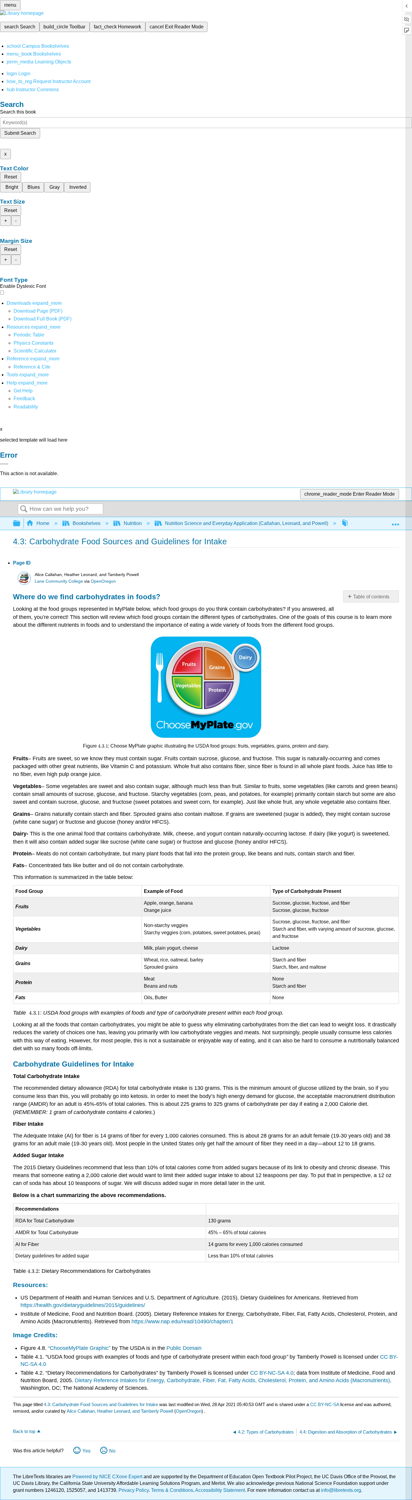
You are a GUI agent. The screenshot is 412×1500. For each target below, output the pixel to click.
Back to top (24, 1431)
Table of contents (371, 596)
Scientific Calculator (35, 350)
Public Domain (183, 1348)
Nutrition (132, 523)
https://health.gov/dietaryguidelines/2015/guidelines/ (83, 1305)
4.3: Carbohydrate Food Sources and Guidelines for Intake (101, 1404)
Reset (10, 176)
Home (43, 523)
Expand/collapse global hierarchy (20, 524)
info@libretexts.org (340, 1490)
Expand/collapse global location (395, 521)
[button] (24, 398)
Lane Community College (59, 581)
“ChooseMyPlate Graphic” (79, 1348)
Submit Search (20, 133)
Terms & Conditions (172, 1490)
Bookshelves (86, 523)
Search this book (18, 111)
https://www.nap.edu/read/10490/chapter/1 (182, 1321)
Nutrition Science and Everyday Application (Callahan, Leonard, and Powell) (246, 523)
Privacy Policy (134, 1490)
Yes (86, 1450)
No (112, 1450)
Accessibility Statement (220, 1490)
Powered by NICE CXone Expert (108, 1476)
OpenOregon (103, 581)
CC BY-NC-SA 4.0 (271, 1373)
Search (24, 509)
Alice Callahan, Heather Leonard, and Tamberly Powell (120, 1411)
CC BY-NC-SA (325, 1404)
